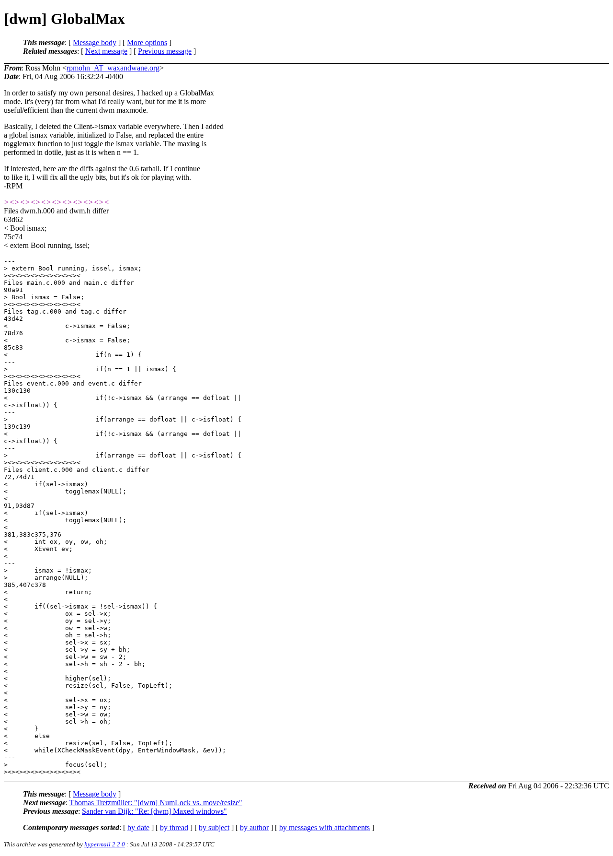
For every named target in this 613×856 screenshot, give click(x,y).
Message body (94, 42)
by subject (214, 827)
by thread (174, 827)
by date (138, 827)
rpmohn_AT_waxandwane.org (113, 68)
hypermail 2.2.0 (104, 844)
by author (254, 827)
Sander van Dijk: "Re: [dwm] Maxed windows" (154, 811)
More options (147, 42)
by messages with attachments (324, 827)
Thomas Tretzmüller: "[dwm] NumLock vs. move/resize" (155, 802)
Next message (106, 51)
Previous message (165, 51)
